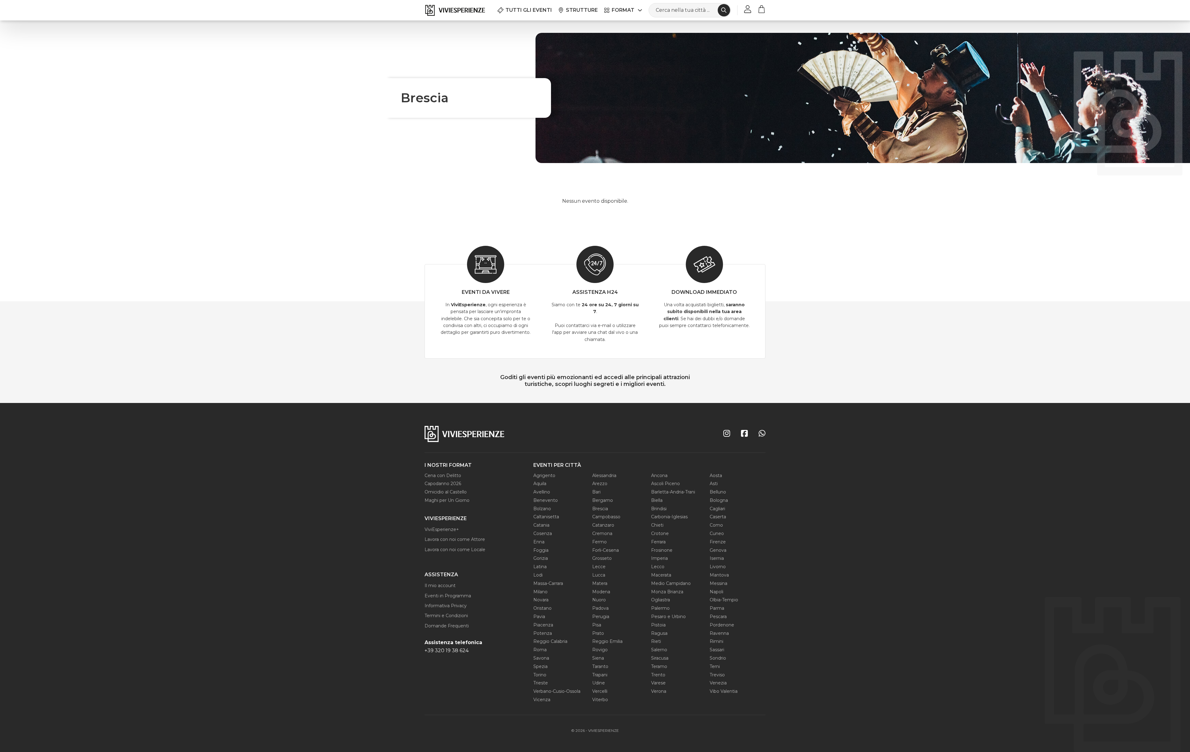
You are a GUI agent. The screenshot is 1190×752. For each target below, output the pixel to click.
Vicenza (541, 699)
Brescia (600, 508)
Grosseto (602, 558)
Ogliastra (660, 600)
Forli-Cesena (605, 550)
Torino (539, 675)
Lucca (598, 575)
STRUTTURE (582, 10)
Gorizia (540, 558)
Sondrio (718, 658)
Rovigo (600, 649)
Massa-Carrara (548, 583)
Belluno (718, 492)
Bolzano (542, 508)
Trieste (540, 683)
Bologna (719, 500)
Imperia (659, 558)
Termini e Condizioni (446, 615)
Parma (717, 608)
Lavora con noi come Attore (455, 539)
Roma (540, 649)
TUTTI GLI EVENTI (528, 10)
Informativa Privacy (446, 605)
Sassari (717, 649)
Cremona (602, 533)
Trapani (599, 675)
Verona (658, 691)
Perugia (600, 616)
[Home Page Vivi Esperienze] (455, 10)
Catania (541, 525)
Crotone (660, 533)
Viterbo (600, 699)
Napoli (716, 592)
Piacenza (543, 625)
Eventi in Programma (448, 596)
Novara (541, 600)
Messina (718, 583)
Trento (658, 675)
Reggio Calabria (550, 641)
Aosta (716, 475)
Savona (541, 658)
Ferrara (658, 542)
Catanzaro (603, 525)
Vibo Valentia (724, 691)
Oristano (542, 608)
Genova (718, 550)
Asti (714, 483)
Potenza (542, 633)
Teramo (659, 666)
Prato (598, 633)
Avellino (541, 492)
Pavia (539, 616)
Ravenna (719, 633)
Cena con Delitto (443, 475)
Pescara (718, 616)
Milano (540, 592)
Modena (601, 592)
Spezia (540, 666)
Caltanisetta (546, 517)
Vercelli (599, 691)
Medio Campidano (671, 583)
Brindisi (659, 508)
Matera (599, 583)
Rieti (656, 641)
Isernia (717, 558)
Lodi (538, 575)
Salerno (659, 649)
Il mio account (440, 585)
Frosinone (661, 550)
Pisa (596, 625)
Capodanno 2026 (443, 483)
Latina (540, 566)
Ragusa (659, 633)
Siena (598, 658)
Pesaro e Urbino (668, 616)
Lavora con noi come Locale (455, 549)
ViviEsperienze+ (442, 529)
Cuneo (717, 533)
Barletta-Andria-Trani (673, 492)
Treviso (717, 675)
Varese (658, 683)
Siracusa (659, 658)
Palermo (660, 608)
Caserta (718, 517)
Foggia (541, 550)
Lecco (657, 566)
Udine (598, 683)
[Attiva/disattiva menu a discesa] (639, 10)
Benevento (545, 500)
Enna (538, 542)
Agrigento (544, 475)
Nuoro (599, 600)
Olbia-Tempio (724, 600)
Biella (657, 500)
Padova (600, 608)
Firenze (718, 542)
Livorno (718, 566)
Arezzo (599, 483)
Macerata (661, 575)
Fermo (599, 542)
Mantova (719, 575)
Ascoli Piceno (665, 483)
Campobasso (606, 517)
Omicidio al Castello (446, 492)
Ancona (659, 475)
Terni (715, 666)
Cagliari (717, 508)
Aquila (539, 483)
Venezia (718, 683)
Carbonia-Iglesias (669, 517)
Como (716, 525)
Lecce (599, 566)
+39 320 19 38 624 (447, 650)
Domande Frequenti (447, 626)
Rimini (716, 641)
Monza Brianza (667, 592)
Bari (596, 492)
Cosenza (542, 533)
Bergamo (602, 500)
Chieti (657, 525)
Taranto (600, 666)
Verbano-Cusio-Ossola (556, 691)
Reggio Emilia (607, 641)
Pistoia (658, 625)
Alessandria (604, 475)
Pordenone (722, 625)
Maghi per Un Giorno (447, 500)
